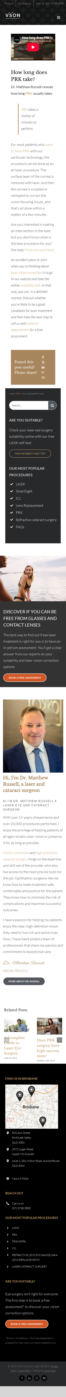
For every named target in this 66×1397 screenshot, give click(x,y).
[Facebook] (43, 357)
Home (12, 393)
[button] (6, 1040)
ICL (18, 498)
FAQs (20, 527)
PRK (28, 93)
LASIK (20, 484)
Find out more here (39, 250)
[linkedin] (29, 1378)
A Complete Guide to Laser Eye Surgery (16, 1024)
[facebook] (22, 1378)
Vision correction (16, 852)
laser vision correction (26, 272)
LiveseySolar (50, 1370)
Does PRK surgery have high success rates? (49, 1026)
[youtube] (44, 1378)
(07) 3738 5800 (21, 1208)
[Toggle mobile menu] (59, 17)
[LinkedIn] (43, 367)
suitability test (30, 285)
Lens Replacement (29, 505)
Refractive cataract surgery (36, 520)
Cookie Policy (24, 1370)
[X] (43, 362)
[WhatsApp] (43, 372)
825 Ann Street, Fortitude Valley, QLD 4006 (22, 1137)
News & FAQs (20, 1178)
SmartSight (24, 491)
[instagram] (37, 1378)
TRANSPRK (19, 1241)
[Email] (43, 377)
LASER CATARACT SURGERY (29, 1266)
